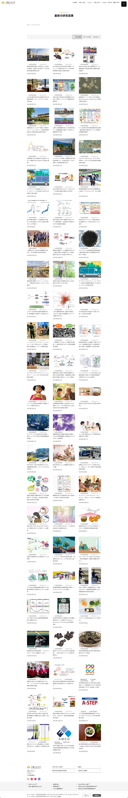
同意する (97, 795)
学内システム (32, 784)
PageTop (122, 790)
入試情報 (75, 2)
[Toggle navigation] (124, 4)
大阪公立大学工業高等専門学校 (87, 786)
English (105, 2)
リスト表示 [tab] (88, 37)
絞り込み (96, 37)
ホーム (28, 24)
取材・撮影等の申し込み (35, 786)
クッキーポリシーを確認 (55, 796)
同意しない (86, 795)
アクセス (90, 2)
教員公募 (55, 784)
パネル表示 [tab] (78, 37)
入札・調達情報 (57, 788)
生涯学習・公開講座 (82, 770)
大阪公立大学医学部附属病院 (86, 788)
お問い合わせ (97, 2)
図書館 (79, 767)
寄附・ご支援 (82, 2)
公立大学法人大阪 (83, 784)
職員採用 (55, 786)
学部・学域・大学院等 (57, 767)
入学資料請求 (31, 775)
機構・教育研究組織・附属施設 (59, 770)
